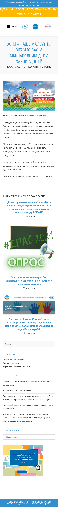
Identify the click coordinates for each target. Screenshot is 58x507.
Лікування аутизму (11, 363)
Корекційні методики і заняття (16, 366)
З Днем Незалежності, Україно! (17, 391)
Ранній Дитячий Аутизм (13, 359)
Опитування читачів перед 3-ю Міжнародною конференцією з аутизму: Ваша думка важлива (29, 280)
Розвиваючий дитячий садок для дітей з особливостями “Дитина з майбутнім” (29, 4)
